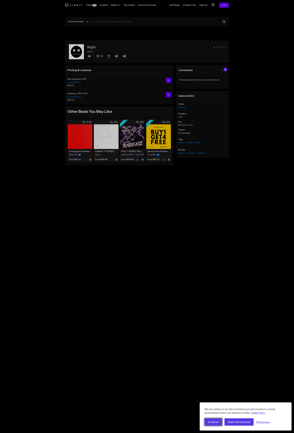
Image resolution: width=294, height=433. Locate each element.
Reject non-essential (239, 422)
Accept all (213, 422)
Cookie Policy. (258, 412)
